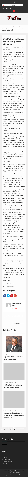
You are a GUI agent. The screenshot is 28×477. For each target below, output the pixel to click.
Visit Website (15, 308)
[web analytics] (4, 444)
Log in (5, 457)
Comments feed (8, 461)
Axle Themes (19, 475)
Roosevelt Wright (7, 49)
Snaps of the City (6, 8)
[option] (12, 8)
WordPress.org (7, 464)
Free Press (16, 47)
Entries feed (7, 459)
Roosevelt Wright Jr (9, 286)
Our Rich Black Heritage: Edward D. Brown (14, 317)
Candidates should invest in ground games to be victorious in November (14, 415)
